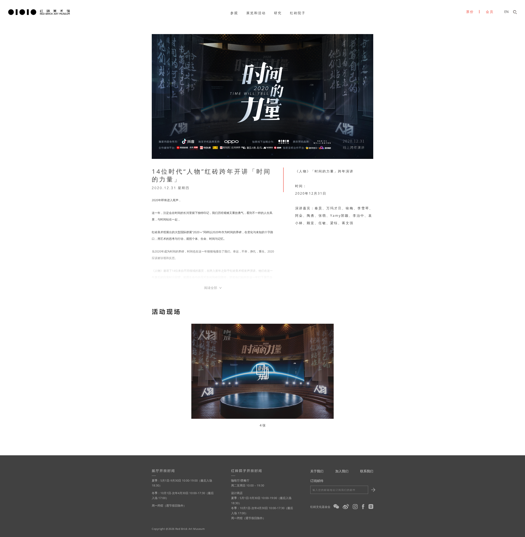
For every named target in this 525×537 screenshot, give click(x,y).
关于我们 (316, 471)
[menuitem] (234, 13)
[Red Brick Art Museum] (39, 11)
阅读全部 (210, 288)
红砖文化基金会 (320, 507)
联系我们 (366, 471)
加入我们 (341, 471)
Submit (372, 490)
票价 (470, 11)
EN (506, 11)
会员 (490, 11)
